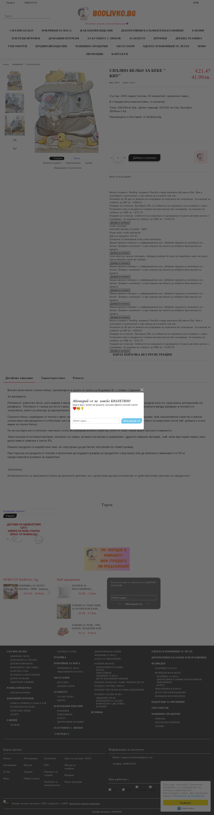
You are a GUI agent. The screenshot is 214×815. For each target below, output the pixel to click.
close (142, 390)
